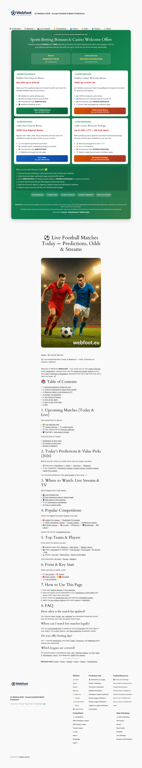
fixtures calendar (67, 430)
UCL (68, 653)
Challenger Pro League (71, 520)
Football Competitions (85, 195)
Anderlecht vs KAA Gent (52, 441)
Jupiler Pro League (50, 471)
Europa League (79, 468)
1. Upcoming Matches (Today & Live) (57, 387)
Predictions (57, 641)
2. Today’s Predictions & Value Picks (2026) (59, 390)
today (58, 616)
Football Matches (37, 195)
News (62, 662)
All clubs (57, 559)
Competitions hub (63, 532)
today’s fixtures (94, 369)
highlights (86, 600)
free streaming (75, 631)
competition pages (86, 598)
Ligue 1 (45, 528)
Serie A (77, 525)
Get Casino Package (100, 158)
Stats (76, 662)
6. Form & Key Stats (50, 400)
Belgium (73, 559)
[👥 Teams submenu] (78, 28)
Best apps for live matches (55, 500)
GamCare (64, 212)
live (63, 616)
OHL (46, 552)
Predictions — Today (62, 466)
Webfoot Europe (24, 757)
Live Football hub (54, 629)
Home (43, 355)
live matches (70, 590)
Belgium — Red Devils (69, 547)
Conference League (89, 523)
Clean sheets (50, 577)
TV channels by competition (56, 502)
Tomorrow (77, 466)
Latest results (67, 427)
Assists (61, 574)
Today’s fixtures (51, 427)
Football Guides (52, 195)
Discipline (65, 577)
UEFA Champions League (55, 523)
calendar (68, 616)
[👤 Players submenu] (101, 28)
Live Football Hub (52, 495)
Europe (65, 559)
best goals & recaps (61, 432)
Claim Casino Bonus (100, 111)
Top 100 (55, 555)
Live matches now (52, 425)
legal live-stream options (84, 371)
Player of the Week (78, 555)
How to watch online (53, 505)
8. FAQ (45, 405)
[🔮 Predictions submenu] (21, 28)
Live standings (50, 579)
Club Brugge (75, 550)
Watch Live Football (103, 195)
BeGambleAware (73, 212)
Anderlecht (55, 550)
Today (72, 641)
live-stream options (58, 600)
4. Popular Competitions (52, 395)
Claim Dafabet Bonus (42, 111)
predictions (50, 371)
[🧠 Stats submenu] (88, 28)
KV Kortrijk (96, 550)
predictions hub (62, 598)
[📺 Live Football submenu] (50, 28)
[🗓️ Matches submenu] (34, 28)
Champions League (65, 468)
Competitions (92, 662)
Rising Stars (64, 555)
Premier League (92, 468)
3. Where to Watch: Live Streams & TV (57, 392)
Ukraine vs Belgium (50, 446)
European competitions (59, 374)
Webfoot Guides (84, 212)
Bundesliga (89, 525)
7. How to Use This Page (52, 402)
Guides (69, 662)
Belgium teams (86, 547)
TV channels (80, 629)
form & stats (69, 475)
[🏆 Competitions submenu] (67, 28)
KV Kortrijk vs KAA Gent (52, 443)
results (77, 600)
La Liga (65, 525)
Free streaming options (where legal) (59, 497)
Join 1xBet (42, 158)
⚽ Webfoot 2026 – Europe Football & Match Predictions (59, 13)
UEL (73, 653)
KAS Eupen (86, 550)
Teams (82, 662)
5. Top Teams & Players (52, 397)
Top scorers (49, 574)
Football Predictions (68, 195)
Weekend (87, 466)
